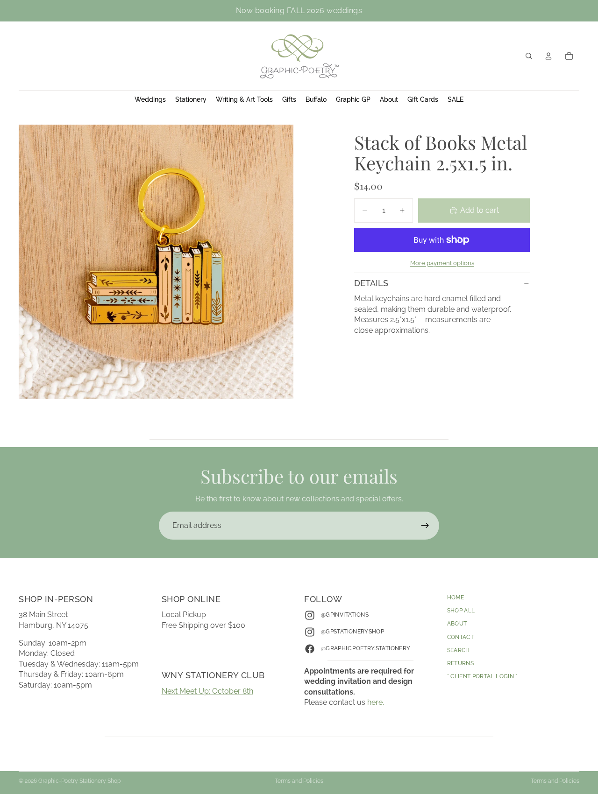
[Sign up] (425, 525)
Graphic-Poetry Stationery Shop (79, 781)
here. (375, 702)
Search (458, 650)
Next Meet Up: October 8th (207, 691)
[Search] (529, 56)
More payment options (442, 263)
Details (371, 283)
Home (455, 597)
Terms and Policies (299, 781)
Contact (460, 637)
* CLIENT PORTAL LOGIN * (482, 676)
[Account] (548, 56)
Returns (460, 663)
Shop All (461, 610)
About (457, 624)
